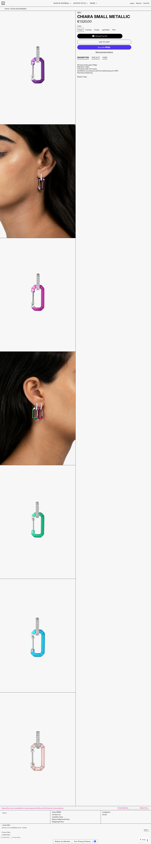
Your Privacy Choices (82, 841)
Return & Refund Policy (61, 819)
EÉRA (79, 13)
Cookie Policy (6, 835)
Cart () (146, 3)
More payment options (104, 52)
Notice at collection (62, 841)
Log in (132, 3)
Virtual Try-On (100, 36)
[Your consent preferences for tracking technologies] (147, 840)
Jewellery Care (57, 817)
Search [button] (139, 3)
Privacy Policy (6, 832)
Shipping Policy (58, 822)
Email (104, 815)
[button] (38, 67)
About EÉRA (56, 812)
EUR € (146, 830)
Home (7, 9)
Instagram (106, 812)
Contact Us (56, 815)
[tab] (83, 58)
